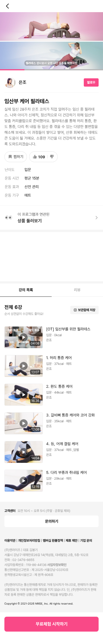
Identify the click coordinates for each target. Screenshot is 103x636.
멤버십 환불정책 (53, 541)
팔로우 (91, 82)
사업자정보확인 (56, 565)
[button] (51, 41)
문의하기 (51, 521)
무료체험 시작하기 (52, 624)
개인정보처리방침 (29, 541)
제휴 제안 (71, 541)
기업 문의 (86, 541)
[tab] (26, 290)
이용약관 (9, 541)
